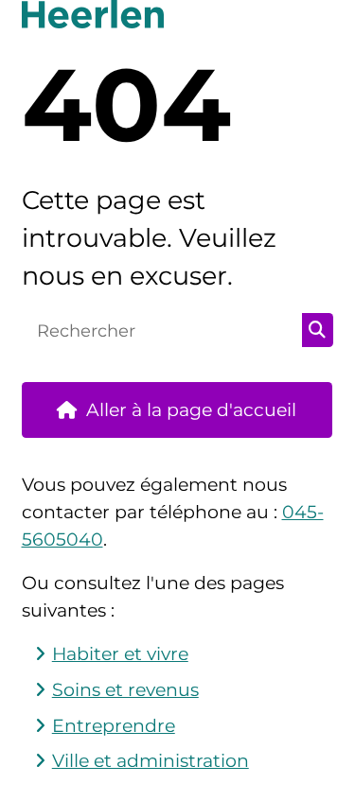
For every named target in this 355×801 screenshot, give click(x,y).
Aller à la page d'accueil (191, 410)
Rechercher (317, 330)
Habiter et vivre (120, 654)
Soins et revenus (125, 690)
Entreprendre (113, 726)
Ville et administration (150, 761)
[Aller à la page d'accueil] (178, 14)
